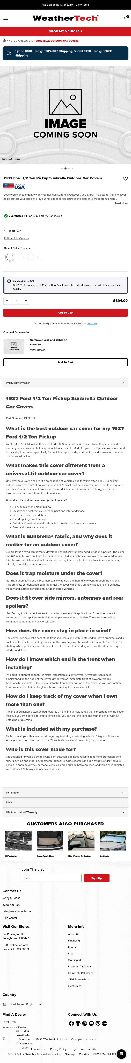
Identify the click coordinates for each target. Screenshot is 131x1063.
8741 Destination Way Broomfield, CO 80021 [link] (16, 947)
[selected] (9, 257)
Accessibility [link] (88, 1049)
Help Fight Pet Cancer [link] (81, 973)
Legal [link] (74, 1049)
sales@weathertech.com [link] (17, 911)
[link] (4, 40)
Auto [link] (12, 41)
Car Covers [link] (25, 41)
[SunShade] (113, 841)
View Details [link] (37, 350)
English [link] (30, 1004)
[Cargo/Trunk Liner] (50, 841)
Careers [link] (72, 947)
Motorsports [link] (75, 960)
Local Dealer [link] (10, 1022)
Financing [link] (74, 940)
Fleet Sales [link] (74, 986)
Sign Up (96, 878)
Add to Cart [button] (65, 362)
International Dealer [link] (14, 1027)
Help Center (10, 918)
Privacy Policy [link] (58, 1049)
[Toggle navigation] (5, 18)
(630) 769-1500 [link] (11, 905)
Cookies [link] (84, 1054)
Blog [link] (71, 953)
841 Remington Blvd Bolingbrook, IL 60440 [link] (16, 936)
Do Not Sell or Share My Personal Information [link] (34, 1054)
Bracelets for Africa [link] (79, 966)
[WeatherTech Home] (65, 18)
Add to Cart (66, 313)
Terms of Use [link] (38, 1049)
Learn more (92, 323)
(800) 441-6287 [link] (11, 898)
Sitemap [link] (70, 1054)
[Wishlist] (125, 178)
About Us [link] (73, 934)
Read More (121, 203)
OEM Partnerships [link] (78, 979)
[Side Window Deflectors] (81, 841)
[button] (62, 168)
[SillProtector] (18, 841)
